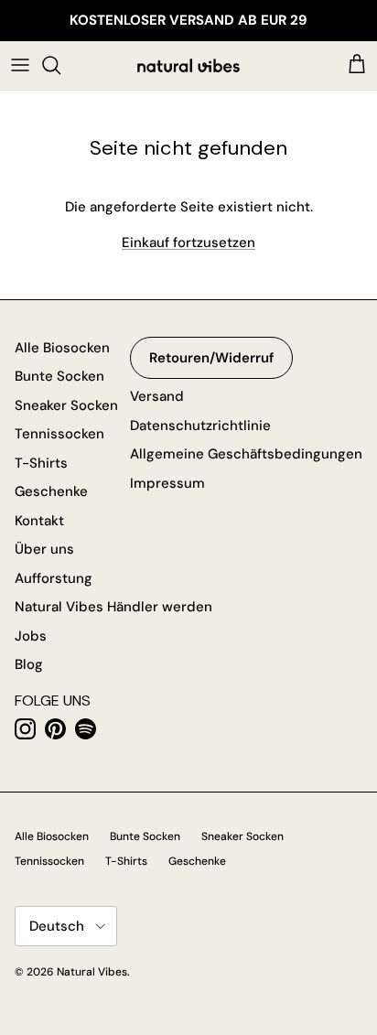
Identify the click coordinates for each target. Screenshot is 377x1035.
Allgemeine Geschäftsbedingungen (246, 454)
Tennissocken (59, 434)
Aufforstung (53, 578)
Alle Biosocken (62, 348)
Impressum (167, 483)
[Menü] (20, 65)
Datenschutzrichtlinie (200, 425)
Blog (29, 664)
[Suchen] (60, 65)
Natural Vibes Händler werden (113, 607)
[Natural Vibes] (188, 65)
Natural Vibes (92, 972)
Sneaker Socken (66, 405)
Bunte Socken (59, 376)
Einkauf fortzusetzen (188, 242)
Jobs (31, 636)
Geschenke (51, 491)
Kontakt (39, 521)
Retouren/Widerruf (211, 358)
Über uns (44, 549)
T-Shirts (41, 463)
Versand (157, 396)
